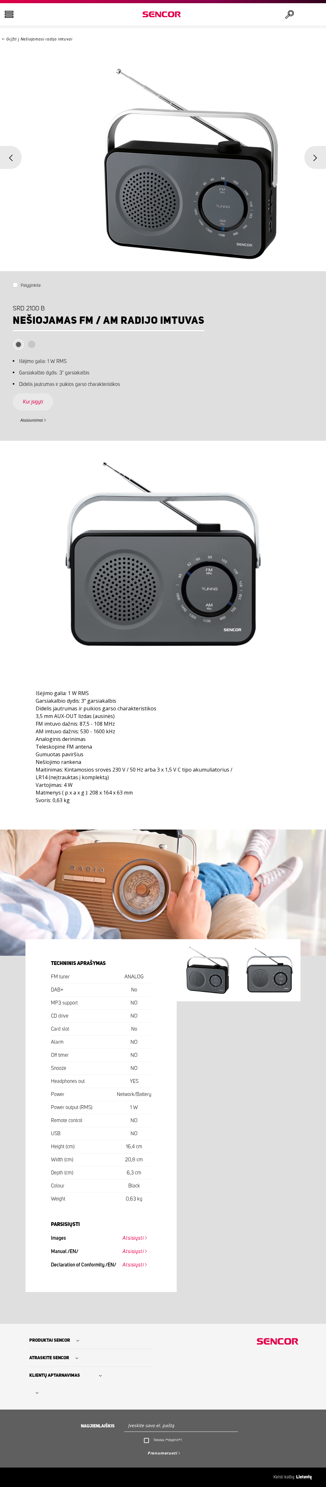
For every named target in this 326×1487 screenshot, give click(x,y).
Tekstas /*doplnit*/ (167, 1440)
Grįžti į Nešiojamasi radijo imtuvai (39, 39)
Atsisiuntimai (31, 420)
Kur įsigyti (33, 401)
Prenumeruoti (162, 1453)
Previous (11, 157)
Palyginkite (31, 285)
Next (315, 157)
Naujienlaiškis (98, 1426)
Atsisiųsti (133, 1238)
